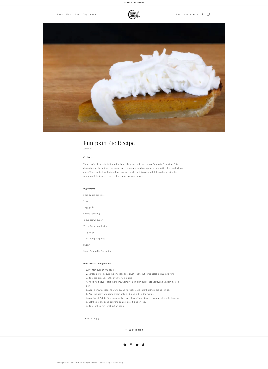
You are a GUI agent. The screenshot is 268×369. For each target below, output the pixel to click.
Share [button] (89, 157)
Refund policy (105, 363)
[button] (202, 14)
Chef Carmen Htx (76, 363)
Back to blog (136, 329)
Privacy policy (118, 363)
